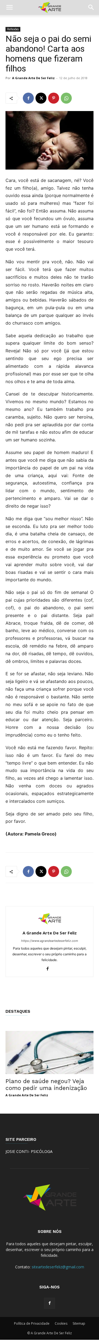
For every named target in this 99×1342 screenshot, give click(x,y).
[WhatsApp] (66, 98)
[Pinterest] (53, 98)
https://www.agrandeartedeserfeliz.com (49, 941)
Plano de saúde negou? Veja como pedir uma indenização (46, 1084)
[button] (9, 7)
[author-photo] (49, 925)
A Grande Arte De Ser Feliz (33, 78)
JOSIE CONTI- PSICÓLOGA (29, 1151)
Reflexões (13, 29)
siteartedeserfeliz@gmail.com (58, 1266)
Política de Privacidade (32, 1323)
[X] (40, 98)
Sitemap (79, 1323)
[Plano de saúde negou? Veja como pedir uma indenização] (50, 1052)
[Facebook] (28, 98)
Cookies (61, 1323)
